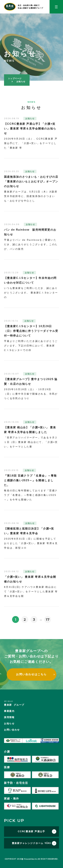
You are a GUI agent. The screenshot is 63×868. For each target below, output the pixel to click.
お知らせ (9, 723)
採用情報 (9, 717)
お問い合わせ (12, 729)
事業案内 (9, 711)
